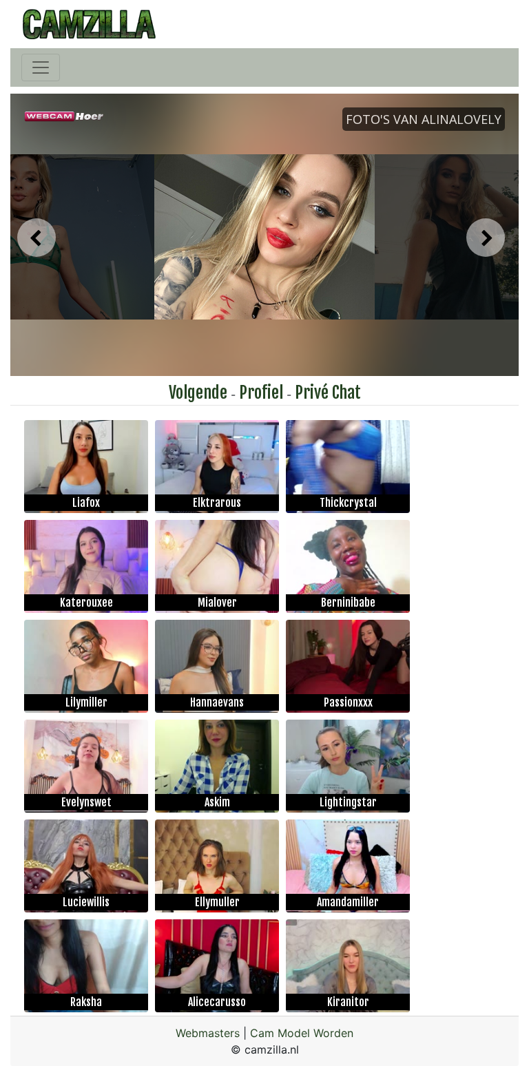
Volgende (198, 392)
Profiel (261, 392)
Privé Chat (328, 392)
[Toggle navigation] (40, 67)
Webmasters (208, 1033)
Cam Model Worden (301, 1033)
